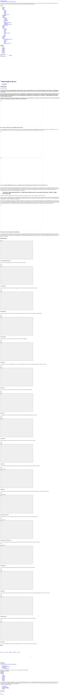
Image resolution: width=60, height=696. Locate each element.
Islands (4, 7)
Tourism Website (4, 665)
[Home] (1, 54)
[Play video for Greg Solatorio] (16, 428)
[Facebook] (2, 652)
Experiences (4, 15)
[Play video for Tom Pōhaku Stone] (16, 606)
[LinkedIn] (15, 652)
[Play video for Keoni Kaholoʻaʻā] (16, 555)
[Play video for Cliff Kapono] (16, 478)
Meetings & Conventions (6, 666)
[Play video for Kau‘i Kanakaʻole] (16, 326)
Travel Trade (4, 667)
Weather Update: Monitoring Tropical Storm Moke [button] (8, 1)
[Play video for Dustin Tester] (16, 402)
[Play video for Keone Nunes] (16, 631)
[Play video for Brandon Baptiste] (16, 301)
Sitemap (3, 688)
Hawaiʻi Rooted (4, 83)
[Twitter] (6, 652)
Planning (4, 36)
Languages (2, 673)
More (1, 264)
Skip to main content (3, 0)
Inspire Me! (2, 671)
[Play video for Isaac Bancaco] (16, 351)
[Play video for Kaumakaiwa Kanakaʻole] (16, 504)
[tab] (30, 1)
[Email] (18, 652)
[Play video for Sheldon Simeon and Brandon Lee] (16, 529)
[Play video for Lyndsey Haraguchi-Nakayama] (16, 250)
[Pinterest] (10, 652)
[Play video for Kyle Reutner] (16, 580)
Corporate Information (5, 668)
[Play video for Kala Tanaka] (16, 377)
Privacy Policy (4, 686)
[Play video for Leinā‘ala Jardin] (16, 275)
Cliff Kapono (4, 84)
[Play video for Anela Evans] (16, 453)
